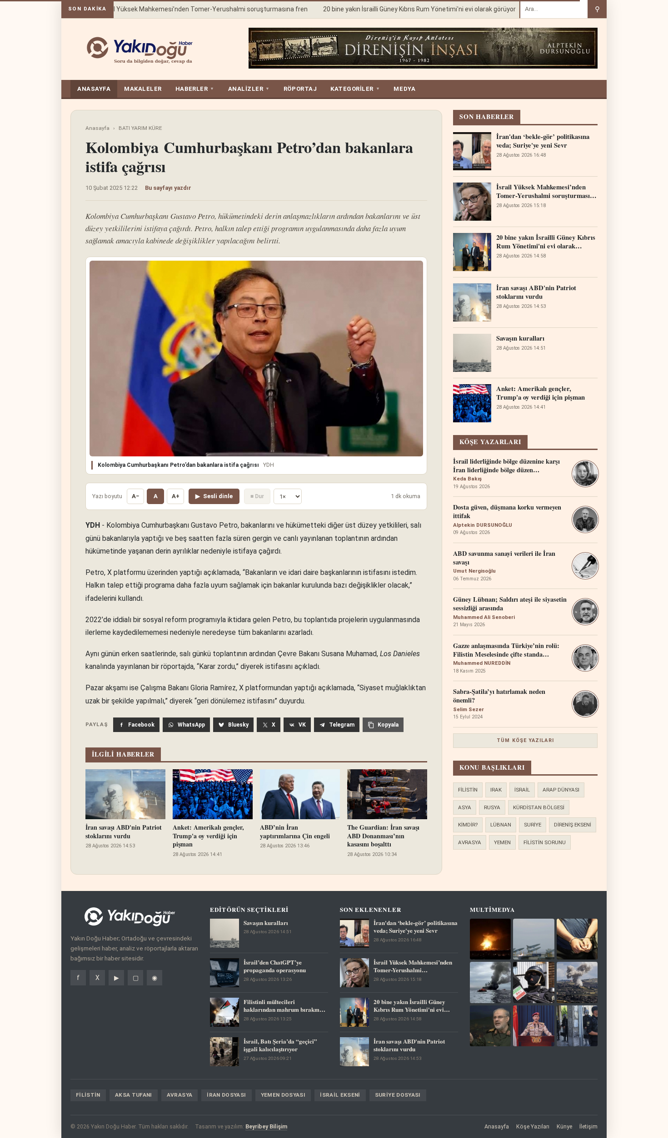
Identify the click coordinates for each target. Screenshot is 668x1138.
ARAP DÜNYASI (561, 790)
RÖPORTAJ (300, 88)
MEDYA (404, 88)
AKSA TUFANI (133, 1095)
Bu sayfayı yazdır (168, 187)
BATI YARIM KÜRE (140, 128)
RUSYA (492, 807)
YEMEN (502, 842)
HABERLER (194, 88)
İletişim (588, 1126)
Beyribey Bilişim (266, 1126)
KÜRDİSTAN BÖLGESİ (538, 807)
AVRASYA (469, 842)
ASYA (464, 807)
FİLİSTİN (468, 790)
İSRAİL (522, 790)
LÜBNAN (500, 824)
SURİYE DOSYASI (398, 1095)
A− (135, 496)
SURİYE (532, 824)
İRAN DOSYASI (226, 1095)
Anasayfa (97, 128)
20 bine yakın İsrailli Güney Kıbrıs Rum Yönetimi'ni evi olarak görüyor (408, 9)
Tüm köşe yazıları (525, 740)
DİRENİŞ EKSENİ (572, 824)
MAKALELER (143, 88)
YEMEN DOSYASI (283, 1095)
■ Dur (257, 496)
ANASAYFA (93, 88)
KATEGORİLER (355, 88)
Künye (564, 1126)
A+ (175, 496)
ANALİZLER (249, 88)
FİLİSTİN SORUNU (544, 842)
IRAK (496, 790)
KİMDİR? (468, 824)
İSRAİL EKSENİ (340, 1095)
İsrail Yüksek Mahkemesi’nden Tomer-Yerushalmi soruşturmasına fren (193, 9)
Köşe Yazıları (532, 1126)
